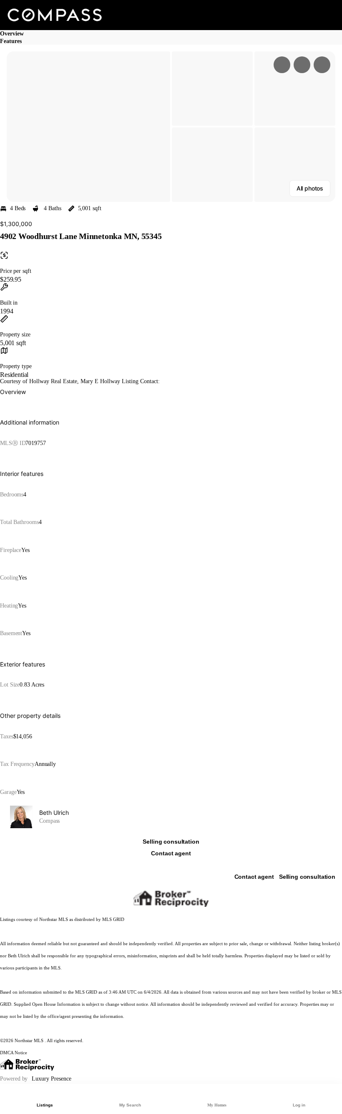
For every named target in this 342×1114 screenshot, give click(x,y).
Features (11, 41)
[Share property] (322, 64)
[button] (88, 126)
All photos (310, 188)
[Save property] (302, 64)
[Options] (282, 64)
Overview (12, 34)
